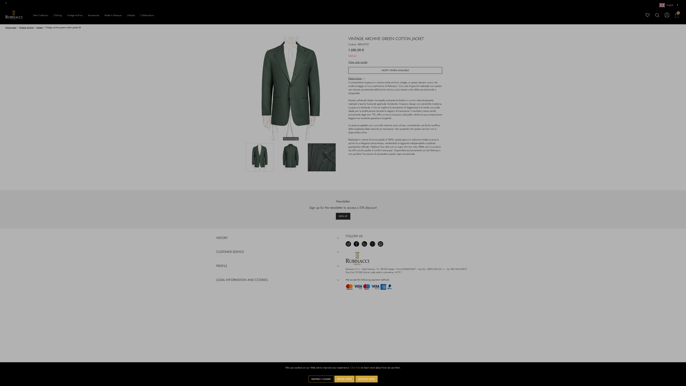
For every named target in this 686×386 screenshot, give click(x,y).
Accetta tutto (366, 379)
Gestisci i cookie (321, 379)
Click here (355, 367)
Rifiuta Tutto (344, 379)
